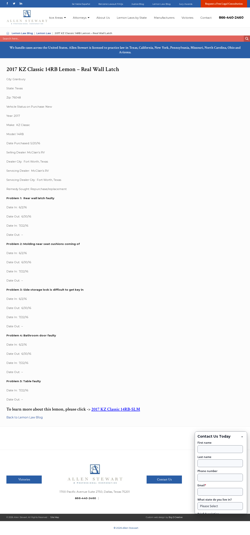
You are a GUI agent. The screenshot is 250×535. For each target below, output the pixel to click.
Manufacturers (164, 17)
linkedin (21, 3)
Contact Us (164, 479)
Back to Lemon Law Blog (24, 417)
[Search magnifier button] (247, 39)
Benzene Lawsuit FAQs (110, 4)
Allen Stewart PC (7, 33)
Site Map (54, 517)
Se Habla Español (81, 4)
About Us (103, 17)
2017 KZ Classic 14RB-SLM (115, 409)
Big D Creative (175, 517)
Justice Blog (137, 4)
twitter (14, 3)
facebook (7, 3)
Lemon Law (43, 33)
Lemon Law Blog (161, 4)
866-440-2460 (231, 18)
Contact (206, 17)
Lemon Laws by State (132, 17)
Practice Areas (53, 17)
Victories (187, 17)
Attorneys (79, 17)
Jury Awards (185, 4)
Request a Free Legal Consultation (224, 3)
